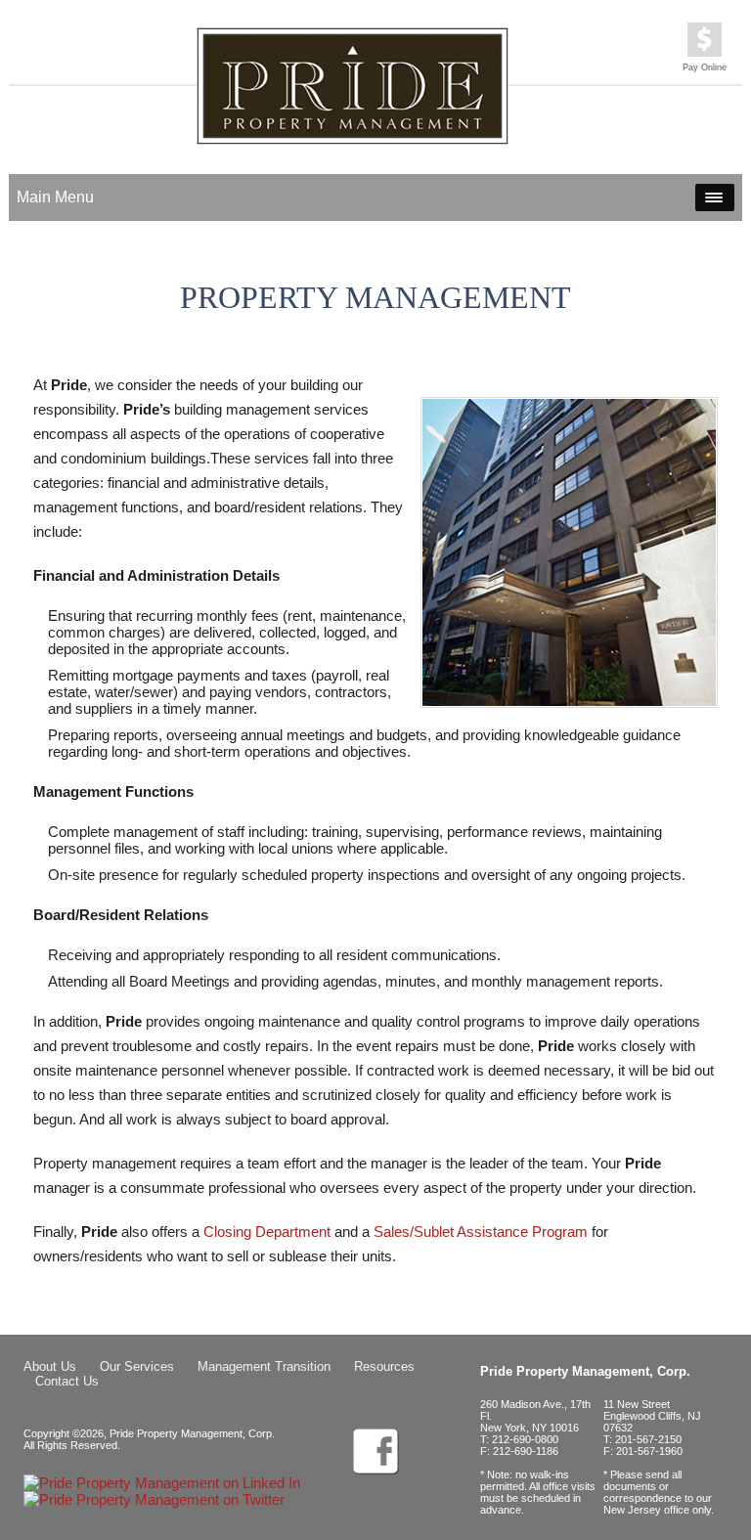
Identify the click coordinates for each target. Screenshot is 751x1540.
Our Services (137, 1366)
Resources (384, 1366)
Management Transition (264, 1366)
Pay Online (705, 67)
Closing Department (267, 1231)
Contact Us (67, 1381)
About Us (49, 1366)
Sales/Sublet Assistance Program (481, 1231)
